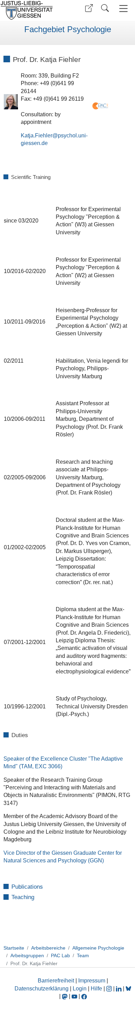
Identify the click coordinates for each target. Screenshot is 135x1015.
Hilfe (96, 988)
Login (80, 988)
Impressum (91, 981)
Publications (27, 886)
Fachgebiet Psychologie (67, 29)
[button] (89, 8)
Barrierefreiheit (56, 981)
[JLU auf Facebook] (84, 996)
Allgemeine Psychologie (98, 948)
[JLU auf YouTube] (74, 996)
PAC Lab (60, 955)
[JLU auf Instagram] (109, 988)
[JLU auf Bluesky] (128, 988)
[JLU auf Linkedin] (119, 988)
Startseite (13, 948)
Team (83, 955)
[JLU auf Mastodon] (65, 996)
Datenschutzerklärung (42, 988)
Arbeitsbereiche (48, 948)
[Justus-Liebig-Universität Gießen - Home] (33, 10)
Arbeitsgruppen (27, 955)
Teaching (22, 897)
